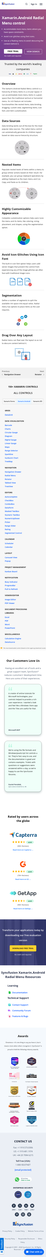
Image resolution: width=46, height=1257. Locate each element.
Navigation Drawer (12, 374)
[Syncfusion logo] (23, 1223)
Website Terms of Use (36, 1231)
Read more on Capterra (22, 850)
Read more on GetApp (22, 908)
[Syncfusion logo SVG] (11, 4)
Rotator (38, 374)
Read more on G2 (22, 879)
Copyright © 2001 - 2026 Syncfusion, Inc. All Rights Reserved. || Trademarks (23, 1248)
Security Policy (10, 1239)
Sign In (34, 4)
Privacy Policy (7, 1231)
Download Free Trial (23, 948)
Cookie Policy (20, 1231)
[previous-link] (2, 374)
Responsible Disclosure (26, 1239)
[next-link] (43, 374)
